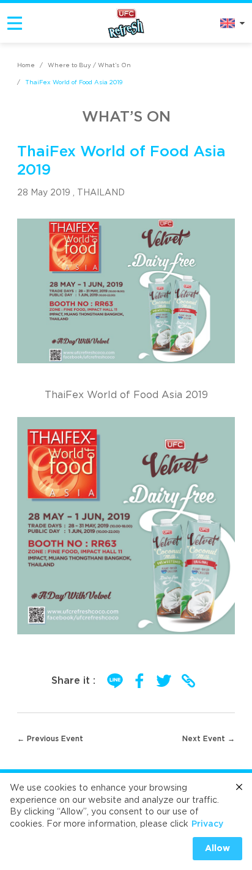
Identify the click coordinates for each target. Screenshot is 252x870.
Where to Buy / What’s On (89, 65)
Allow (217, 848)
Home (26, 65)
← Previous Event (50, 738)
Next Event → (208, 738)
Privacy (207, 824)
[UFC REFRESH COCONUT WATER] (126, 22)
